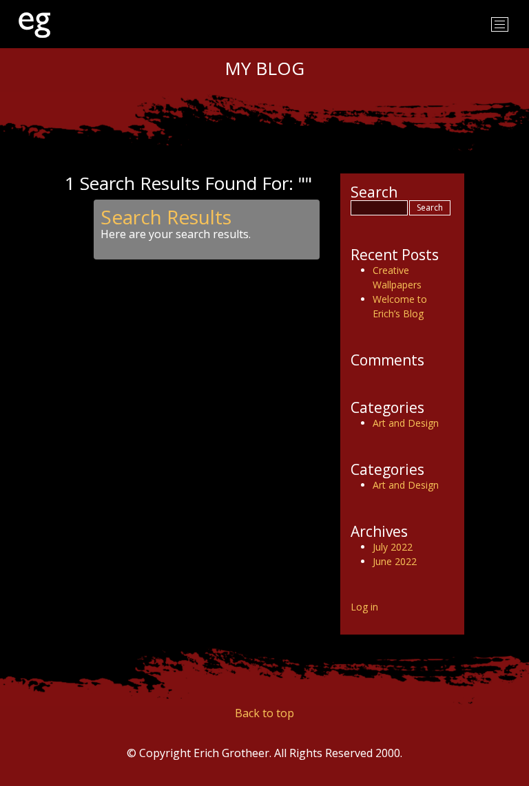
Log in (364, 606)
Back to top (264, 713)
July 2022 (393, 546)
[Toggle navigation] (499, 24)
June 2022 (395, 561)
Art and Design (406, 422)
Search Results (166, 217)
